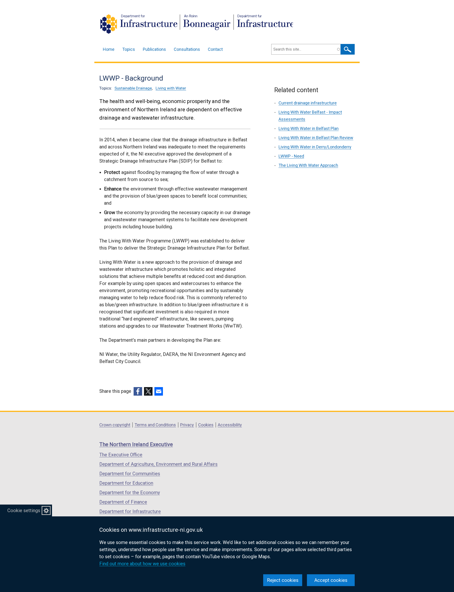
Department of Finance (123, 502)
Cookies (206, 424)
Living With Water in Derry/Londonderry (315, 146)
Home (108, 49)
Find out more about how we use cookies (142, 563)
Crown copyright (114, 424)
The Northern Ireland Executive (136, 444)
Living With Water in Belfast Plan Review (316, 137)
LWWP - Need (291, 156)
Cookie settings (23, 510)
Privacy (187, 424)
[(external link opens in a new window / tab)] (138, 391)
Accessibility (230, 424)
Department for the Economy (129, 492)
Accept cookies (330, 580)
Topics (128, 49)
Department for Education (126, 483)
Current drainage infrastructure (308, 102)
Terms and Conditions (155, 424)
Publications (154, 49)
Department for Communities (129, 473)
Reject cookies (282, 580)
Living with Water (171, 88)
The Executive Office (120, 455)
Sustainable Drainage (133, 88)
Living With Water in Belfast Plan (309, 128)
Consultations (187, 49)
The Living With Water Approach (308, 165)
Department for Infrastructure (130, 511)
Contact (215, 49)
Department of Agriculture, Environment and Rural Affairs (158, 464)
